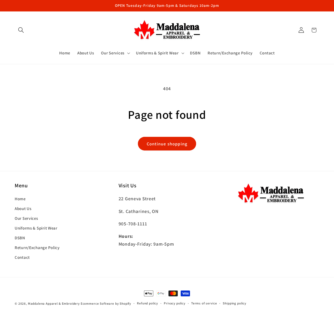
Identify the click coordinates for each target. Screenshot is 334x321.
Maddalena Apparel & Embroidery (54, 303)
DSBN (20, 238)
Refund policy (147, 303)
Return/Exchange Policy (37, 247)
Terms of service (204, 303)
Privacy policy (174, 303)
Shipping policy (234, 303)
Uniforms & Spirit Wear (36, 228)
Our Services (26, 218)
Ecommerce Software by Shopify (106, 303)
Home (20, 198)
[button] (21, 30)
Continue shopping (167, 144)
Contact (22, 257)
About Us (23, 208)
